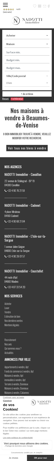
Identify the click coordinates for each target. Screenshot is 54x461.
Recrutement (10, 340)
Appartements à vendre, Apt (16, 367)
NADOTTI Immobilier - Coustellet (23, 271)
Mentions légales (11, 325)
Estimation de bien (12, 316)
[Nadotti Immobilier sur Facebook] (49, 6)
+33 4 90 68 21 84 (16, 221)
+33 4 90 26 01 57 (16, 256)
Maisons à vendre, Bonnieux (16, 388)
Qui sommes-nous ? (12, 348)
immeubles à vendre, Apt (15, 380)
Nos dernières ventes (13, 321)
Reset (5, 98)
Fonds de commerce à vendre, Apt (19, 371)
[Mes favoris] (35, 6)
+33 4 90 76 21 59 (16, 190)
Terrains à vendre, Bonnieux (16, 384)
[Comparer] (40, 6)
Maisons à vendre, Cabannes (16, 393)
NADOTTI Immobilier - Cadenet (22, 205)
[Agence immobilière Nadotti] (27, 20)
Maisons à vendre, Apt (13, 375)
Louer (6, 308)
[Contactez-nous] (45, 6)
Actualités (8, 353)
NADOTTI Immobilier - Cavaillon (22, 174)
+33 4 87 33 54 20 (16, 287)
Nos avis (8, 344)
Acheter (7, 304)
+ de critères (27, 94)
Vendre (7, 312)
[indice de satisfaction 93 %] (11, 11)
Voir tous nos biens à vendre (27, 148)
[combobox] (27, 35)
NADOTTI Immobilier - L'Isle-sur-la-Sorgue (25, 238)
